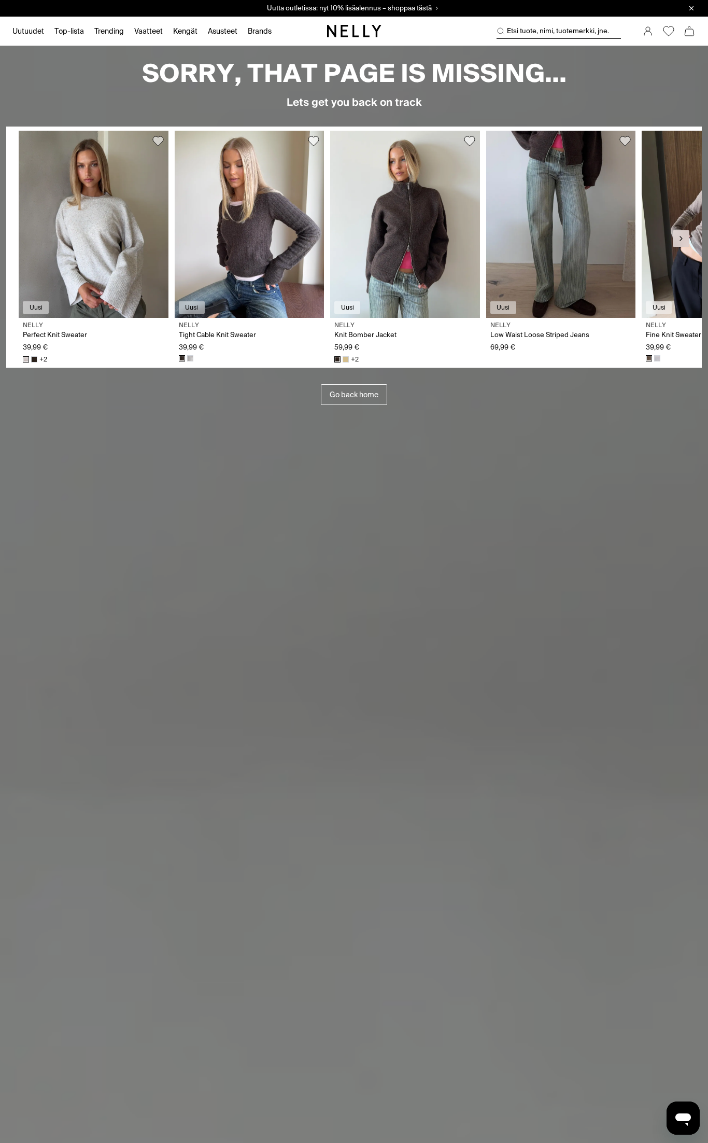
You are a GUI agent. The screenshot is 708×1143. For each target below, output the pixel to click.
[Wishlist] (668, 31)
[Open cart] (689, 31)
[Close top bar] (691, 8)
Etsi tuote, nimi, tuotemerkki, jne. (558, 30)
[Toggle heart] (158, 141)
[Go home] (354, 31)
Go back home (354, 394)
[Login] (648, 31)
